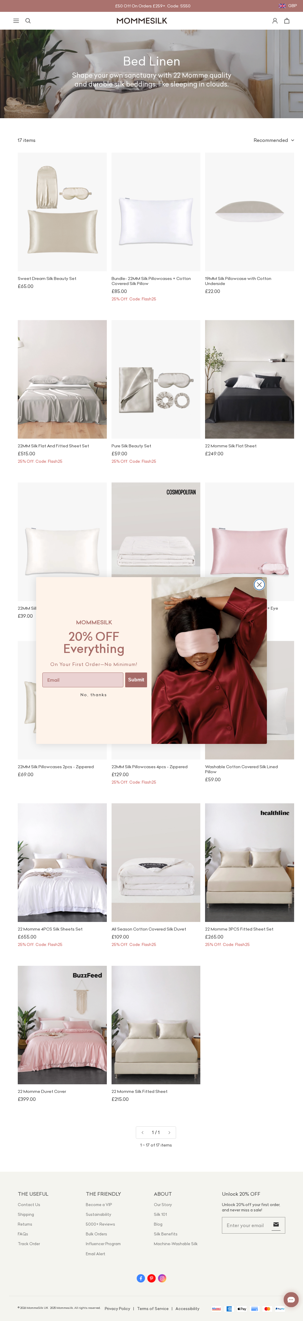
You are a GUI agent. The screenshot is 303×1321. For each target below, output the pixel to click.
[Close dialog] (259, 584)
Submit (136, 679)
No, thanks (93, 694)
